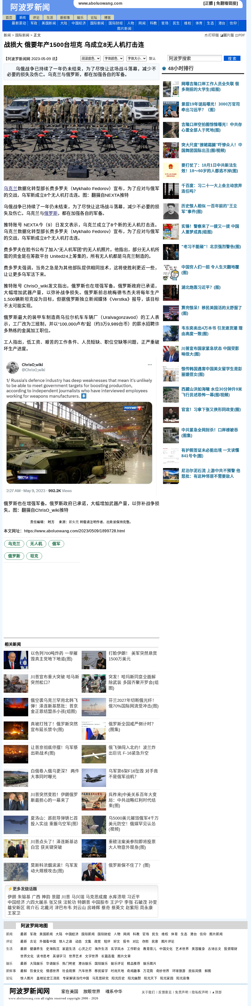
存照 (145, 941)
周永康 (146, 907)
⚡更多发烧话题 (22, 889)
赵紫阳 (132, 907)
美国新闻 (49, 23)
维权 (187, 23)
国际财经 (116, 23)
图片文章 (124, 956)
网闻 (142, 23)
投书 (126, 941)
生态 (210, 23)
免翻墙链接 (226, 3)
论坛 (94, 17)
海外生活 (101, 949)
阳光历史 (118, 978)
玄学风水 (117, 949)
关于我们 (148, 992)
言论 (33, 941)
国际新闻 (97, 23)
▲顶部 (217, 992)
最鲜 (23, 971)
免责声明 (181, 992)
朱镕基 (24, 897)
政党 (97, 941)
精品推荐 (133, 963)
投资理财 (230, 949)
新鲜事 (65, 17)
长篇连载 (107, 956)
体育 (199, 23)
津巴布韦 (63, 907)
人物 (130, 23)
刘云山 (79, 907)
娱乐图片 (149, 963)
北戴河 (46, 907)
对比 (136, 941)
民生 (176, 23)
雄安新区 (16, 907)
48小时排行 (181, 68)
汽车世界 (85, 971)
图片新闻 (216, 934)
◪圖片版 (227, 35)
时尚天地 (117, 971)
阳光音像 (182, 978)
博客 (107, 17)
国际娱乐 (101, 963)
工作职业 (133, 949)
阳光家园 (166, 978)
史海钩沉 (52, 949)
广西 (36, 897)
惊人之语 (65, 941)
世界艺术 (75, 956)
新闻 (22, 17)
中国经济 (79, 23)
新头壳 (74, 522)
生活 (50, 17)
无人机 (36, 544)
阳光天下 (150, 978)
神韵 (46, 897)
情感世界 (52, 971)
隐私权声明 (200, 992)
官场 (164, 23)
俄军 (56, 544)
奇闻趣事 (133, 971)
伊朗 (12, 897)
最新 (19, 23)
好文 (116, 941)
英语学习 (59, 956)
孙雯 (153, 902)
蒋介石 (32, 907)
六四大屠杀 (37, 902)
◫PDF (240, 35)
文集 (88, 941)
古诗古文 (214, 949)
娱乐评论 (117, 963)
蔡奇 (105, 907)
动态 (78, 941)
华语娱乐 (52, 963)
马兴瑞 (78, 897)
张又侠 (55, 902)
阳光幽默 (134, 978)
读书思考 (43, 956)
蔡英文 (118, 907)
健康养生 (36, 949)
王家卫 (14, 913)
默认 (152, 58)
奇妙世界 (162, 971)
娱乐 (80, 17)
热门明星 (68, 963)
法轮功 (69, 902)
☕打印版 (211, 35)
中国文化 (166, 949)
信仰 (233, 23)
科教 (153, 23)
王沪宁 (116, 902)
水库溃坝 (117, 897)
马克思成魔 (96, 897)
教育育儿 (149, 949)
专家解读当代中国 (76, 978)
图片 (124, 28)
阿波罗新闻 (30, 7)
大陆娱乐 (36, 963)
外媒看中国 (47, 941)
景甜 (56, 897)
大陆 (63, 23)
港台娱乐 (85, 963)
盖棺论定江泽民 (48, 978)
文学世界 (91, 956)
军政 (34, 23)
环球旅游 (179, 971)
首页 (9, 17)
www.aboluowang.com (100, 3)
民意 (155, 941)
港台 (222, 23)
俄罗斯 (51, 213)
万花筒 (148, 971)
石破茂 (140, 902)
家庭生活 (68, 949)
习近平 (133, 897)
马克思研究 (100, 978)
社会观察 (68, 971)
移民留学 (101, 971)
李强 (128, 902)
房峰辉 (93, 907)
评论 (36, 17)
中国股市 (100, 902)
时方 (52, 522)
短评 (107, 941)
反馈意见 (165, 992)
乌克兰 (10, 188)
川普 (66, 897)
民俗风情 (195, 971)
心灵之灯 (85, 949)
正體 (209, 3)
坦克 (34, 556)
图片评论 (168, 941)
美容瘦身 (198, 949)
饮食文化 (36, 971)
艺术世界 (182, 949)
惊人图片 (27, 978)
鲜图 (208, 971)
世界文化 (27, 956)
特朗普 (83, 902)
